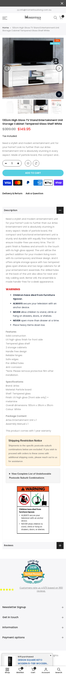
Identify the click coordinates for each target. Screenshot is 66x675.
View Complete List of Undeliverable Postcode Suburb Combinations (30, 475)
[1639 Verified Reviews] (33, 584)
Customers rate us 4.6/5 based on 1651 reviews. (41, 589)
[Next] (59, 68)
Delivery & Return (12, 193)
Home (5, 27)
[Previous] (7, 68)
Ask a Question (34, 193)
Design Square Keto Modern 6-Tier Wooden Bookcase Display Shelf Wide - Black (32, 661)
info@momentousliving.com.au (35, 9)
